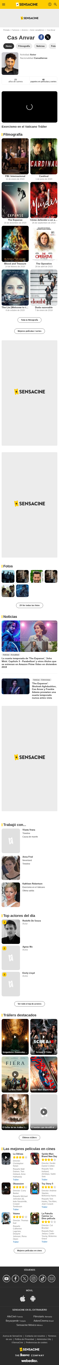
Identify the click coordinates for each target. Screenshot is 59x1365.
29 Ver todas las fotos (30, 605)
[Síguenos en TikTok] (43, 1278)
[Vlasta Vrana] (11, 841)
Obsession (18, 1183)
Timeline (26, 833)
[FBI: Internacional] (15, 156)
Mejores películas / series (29, 331)
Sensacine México (26, 1325)
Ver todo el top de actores (29, 1004)
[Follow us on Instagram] (34, 1278)
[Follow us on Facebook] (16, 1278)
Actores (25, 30)
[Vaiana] (6, 1218)
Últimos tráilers (29, 1137)
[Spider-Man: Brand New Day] (34, 1159)
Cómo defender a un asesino (43, 220)
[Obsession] (6, 1188)
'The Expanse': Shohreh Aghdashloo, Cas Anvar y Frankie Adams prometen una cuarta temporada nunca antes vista (44, 690)
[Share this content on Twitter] (48, 37)
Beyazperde (12, 1320)
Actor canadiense (37, 30)
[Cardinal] (43, 156)
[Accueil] (27, 4)
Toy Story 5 (47, 1183)
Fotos (8, 566)
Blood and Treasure (15, 263)
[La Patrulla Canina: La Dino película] (34, 1218)
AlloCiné (11, 1316)
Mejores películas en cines (29, 1250)
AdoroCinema (41, 1320)
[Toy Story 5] (34, 1188)
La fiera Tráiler (15, 1090)
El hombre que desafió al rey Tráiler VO (44, 1127)
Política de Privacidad (24, 1339)
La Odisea (18, 1154)
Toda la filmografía (29, 320)
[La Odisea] (6, 1159)
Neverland (27, 860)
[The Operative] (43, 244)
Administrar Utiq (44, 1339)
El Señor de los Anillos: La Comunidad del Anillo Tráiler (15, 1127)
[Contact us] (52, 1278)
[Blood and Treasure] (15, 244)
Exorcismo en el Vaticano (33, 887)
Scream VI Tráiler (44, 1052)
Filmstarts (38, 1316)
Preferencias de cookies (36, 1342)
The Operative (44, 263)
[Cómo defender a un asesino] (43, 200)
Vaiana (16, 1213)
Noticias (10, 617)
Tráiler (16, 1180)
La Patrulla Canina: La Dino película (48, 1216)
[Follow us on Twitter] (25, 1278)
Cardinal (44, 176)
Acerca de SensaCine (12, 1336)
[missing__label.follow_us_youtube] (7, 1278)
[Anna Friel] (11, 868)
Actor (33, 54)
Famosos (15, 30)
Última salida (28, 891)
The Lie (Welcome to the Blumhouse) (15, 307)
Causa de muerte (30, 837)
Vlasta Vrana (28, 830)
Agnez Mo (27, 947)
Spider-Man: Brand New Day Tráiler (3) (44, 1090)
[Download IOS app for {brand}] (24, 1298)
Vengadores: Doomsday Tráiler (15, 1052)
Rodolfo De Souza (31, 921)
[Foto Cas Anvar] (8, 576)
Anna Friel (27, 857)
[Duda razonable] (43, 288)
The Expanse (15, 220)
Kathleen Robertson (32, 883)
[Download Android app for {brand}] (34, 1298)
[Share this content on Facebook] (41, 37)
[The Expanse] (15, 200)
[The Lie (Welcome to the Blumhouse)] (15, 288)
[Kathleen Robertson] (11, 894)
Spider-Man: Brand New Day (49, 1155)
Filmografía (12, 134)
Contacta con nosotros (35, 1336)
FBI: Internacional (15, 176)
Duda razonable (44, 307)
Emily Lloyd (28, 973)
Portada (6, 30)
